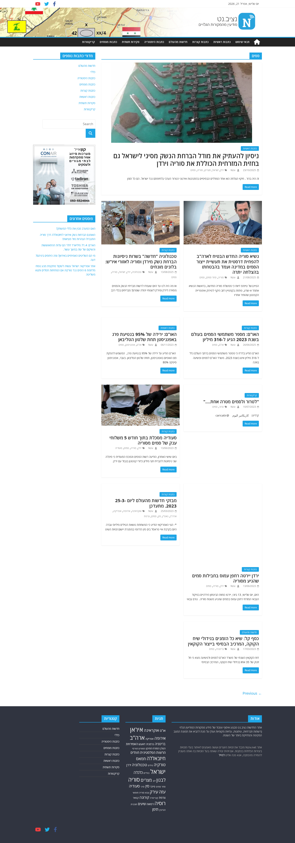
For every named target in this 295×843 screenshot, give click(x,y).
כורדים (146, 772)
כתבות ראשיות (222, 42)
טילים (150, 765)
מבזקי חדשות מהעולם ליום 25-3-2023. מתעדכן (146, 503)
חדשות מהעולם (178, 42)
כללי (93, 72)
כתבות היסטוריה (154, 42)
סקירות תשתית (130, 42)
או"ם (221, 345)
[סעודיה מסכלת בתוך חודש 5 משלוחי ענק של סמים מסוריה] (140, 387)
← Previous (252, 693)
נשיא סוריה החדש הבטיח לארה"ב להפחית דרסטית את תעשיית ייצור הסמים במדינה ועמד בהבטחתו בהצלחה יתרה (227, 264)
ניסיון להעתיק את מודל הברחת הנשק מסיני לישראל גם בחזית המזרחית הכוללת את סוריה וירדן (186, 159)
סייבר (152, 786)
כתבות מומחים (108, 42)
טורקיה (160, 764)
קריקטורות (88, 42)
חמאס (141, 758)
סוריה (200, 170)
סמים (193, 170)
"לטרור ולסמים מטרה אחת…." (231, 401)
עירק (154, 792)
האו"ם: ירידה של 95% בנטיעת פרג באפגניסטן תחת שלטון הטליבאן (144, 336)
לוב (154, 780)
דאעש (142, 744)
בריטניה (220, 649)
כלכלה (138, 772)
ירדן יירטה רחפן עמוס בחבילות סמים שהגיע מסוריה (225, 578)
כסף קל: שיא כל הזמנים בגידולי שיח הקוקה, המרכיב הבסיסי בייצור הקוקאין (223, 640)
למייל (222, 755)
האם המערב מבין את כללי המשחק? (75, 228)
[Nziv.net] (257, 42)
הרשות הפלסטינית (153, 752)
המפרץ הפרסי (138, 748)
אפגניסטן (130, 345)
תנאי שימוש (242, 42)
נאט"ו (165, 516)
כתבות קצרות (200, 42)
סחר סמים (211, 277)
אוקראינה (136, 511)
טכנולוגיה (136, 272)
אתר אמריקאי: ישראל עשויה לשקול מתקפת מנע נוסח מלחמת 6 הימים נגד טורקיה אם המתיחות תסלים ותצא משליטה (65, 270)
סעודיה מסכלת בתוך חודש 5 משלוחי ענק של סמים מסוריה (143, 440)
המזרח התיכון (153, 748)
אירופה (126, 511)
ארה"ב (173, 516)
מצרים (207, 170)
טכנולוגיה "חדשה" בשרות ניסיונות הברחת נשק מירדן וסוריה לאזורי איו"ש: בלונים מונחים (141, 261)
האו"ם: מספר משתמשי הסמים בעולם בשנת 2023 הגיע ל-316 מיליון (225, 336)
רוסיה (160, 803)
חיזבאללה (156, 758)
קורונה (144, 797)
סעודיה (118, 448)
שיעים (142, 803)
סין (159, 516)
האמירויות (132, 744)
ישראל (215, 170)
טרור (221, 406)
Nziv (232, 170)
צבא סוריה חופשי (141, 792)
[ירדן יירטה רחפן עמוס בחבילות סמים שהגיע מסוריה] (223, 486)
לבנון (161, 780)
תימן (155, 809)
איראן (136, 729)
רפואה (150, 804)
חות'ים (134, 752)
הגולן (163, 748)
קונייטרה (154, 797)
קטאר (136, 797)
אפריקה (117, 511)
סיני (142, 786)
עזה (162, 792)
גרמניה (150, 744)
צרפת (147, 516)
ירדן (222, 170)
